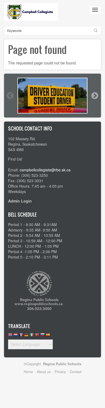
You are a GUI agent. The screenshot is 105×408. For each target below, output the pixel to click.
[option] (52, 95)
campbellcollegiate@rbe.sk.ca (45, 169)
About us (44, 371)
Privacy (60, 371)
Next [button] (94, 95)
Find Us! (15, 159)
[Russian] (42, 336)
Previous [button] (10, 95)
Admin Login (20, 201)
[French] (21, 336)
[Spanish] (48, 336)
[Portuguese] (37, 336)
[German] (26, 336)
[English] (10, 336)
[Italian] (32, 336)
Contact (76, 371)
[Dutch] (15, 336)
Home (28, 371)
